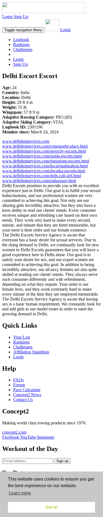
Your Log (21, 337)
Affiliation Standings (31, 352)
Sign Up (21, 16)
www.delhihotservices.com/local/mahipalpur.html (45, 166)
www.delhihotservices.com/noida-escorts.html (42, 156)
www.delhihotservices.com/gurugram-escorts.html (45, 161)
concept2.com (14, 432)
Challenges (22, 49)
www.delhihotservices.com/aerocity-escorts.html (44, 151)
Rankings (21, 44)
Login (7, 16)
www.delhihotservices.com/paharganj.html (39, 180)
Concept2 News (27, 394)
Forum (19, 384)
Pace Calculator (26, 389)
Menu (23, 30)
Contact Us (23, 399)
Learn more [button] (20, 493)
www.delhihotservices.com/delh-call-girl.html (41, 175)
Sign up (62, 461)
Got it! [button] (51, 507)
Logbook (21, 39)
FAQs (18, 380)
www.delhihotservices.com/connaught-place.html (45, 146)
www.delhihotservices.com (25, 141)
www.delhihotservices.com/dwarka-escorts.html (43, 170)
